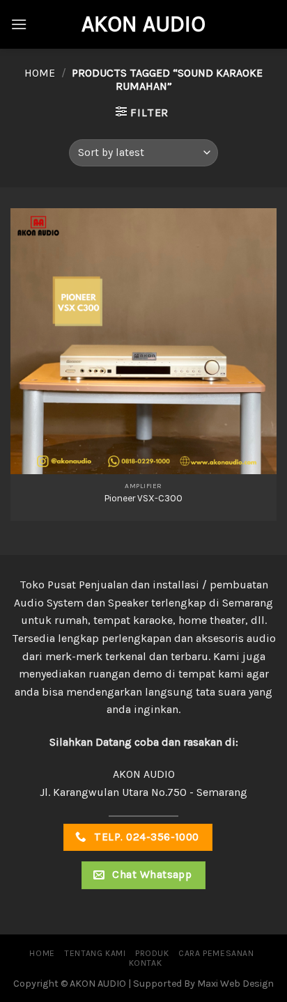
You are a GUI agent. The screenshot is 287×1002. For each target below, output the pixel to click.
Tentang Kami (94, 953)
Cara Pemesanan (216, 953)
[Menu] (18, 24)
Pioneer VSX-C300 (143, 498)
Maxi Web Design (235, 983)
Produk (152, 953)
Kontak (145, 963)
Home (39, 72)
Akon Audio (143, 24)
